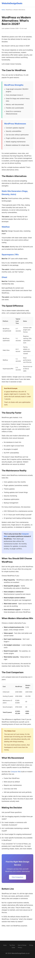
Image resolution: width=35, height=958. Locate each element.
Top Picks (12, 945)
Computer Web (16, 771)
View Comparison (17, 877)
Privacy (20, 947)
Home (3, 9)
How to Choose (22, 945)
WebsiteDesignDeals (12, 3)
